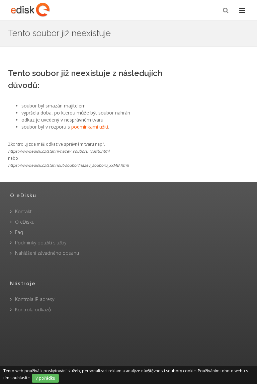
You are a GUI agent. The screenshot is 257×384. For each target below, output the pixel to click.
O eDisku (24, 222)
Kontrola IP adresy (34, 299)
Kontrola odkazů (33, 309)
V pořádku (45, 378)
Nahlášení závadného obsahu (47, 253)
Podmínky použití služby (40, 242)
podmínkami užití (89, 127)
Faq (19, 232)
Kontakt (23, 211)
